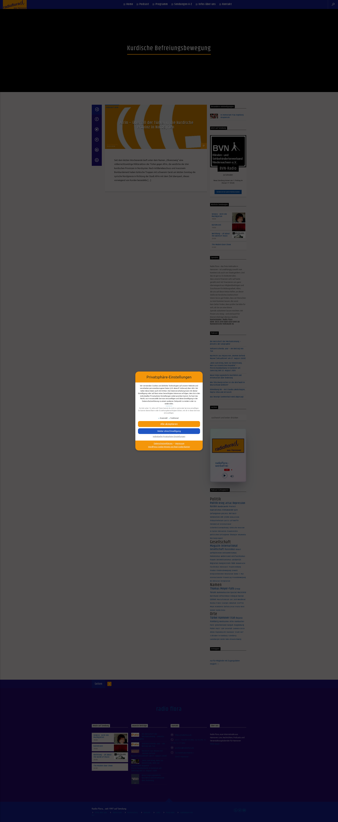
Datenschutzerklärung (163, 443)
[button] (169, 424)
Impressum (179, 443)
